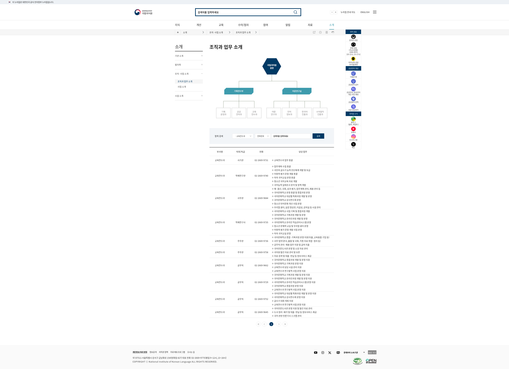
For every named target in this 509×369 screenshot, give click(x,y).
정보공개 (153, 352)
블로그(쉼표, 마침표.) (353, 123)
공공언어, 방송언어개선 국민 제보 (353, 93)
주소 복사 (314, 32)
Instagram (322, 352)
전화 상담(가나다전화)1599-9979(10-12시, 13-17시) (353, 51)
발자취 (178, 64)
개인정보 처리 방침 (140, 352)
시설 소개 (179, 95)
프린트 (320, 32)
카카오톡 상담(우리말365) (353, 63)
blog (338, 352)
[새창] (356, 359)
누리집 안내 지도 (348, 12)
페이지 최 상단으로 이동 (345, 341)
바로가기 (203, 32)
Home (177, 32)
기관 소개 (179, 55)
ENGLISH (365, 12)
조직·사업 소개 (181, 73)
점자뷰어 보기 (333, 32)
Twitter (330, 352)
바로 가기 (372, 352)
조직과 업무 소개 (185, 81)
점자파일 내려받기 (326, 32)
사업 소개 (182, 86)
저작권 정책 (163, 352)
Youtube (315, 352)
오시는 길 (191, 352)
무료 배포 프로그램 (177, 352)
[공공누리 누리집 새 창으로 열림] (369, 359)
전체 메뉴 (374, 12)
